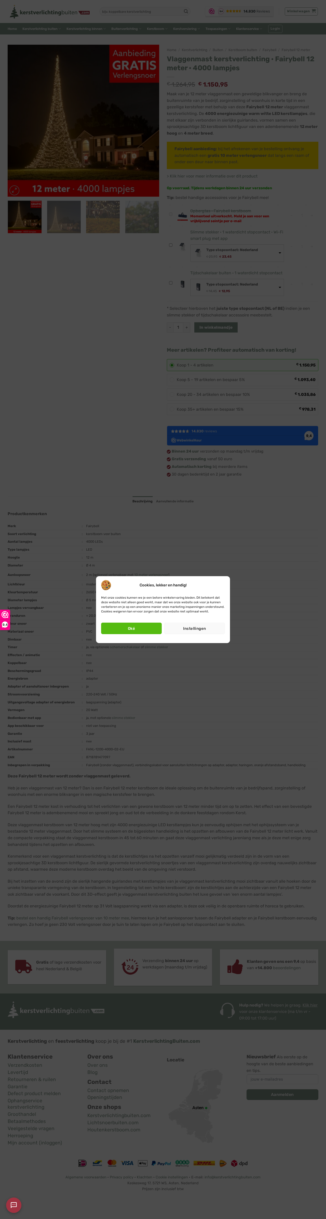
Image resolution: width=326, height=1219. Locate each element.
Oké (131, 628)
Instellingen (194, 628)
